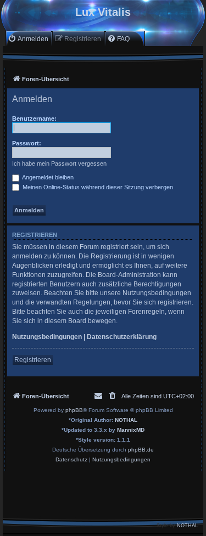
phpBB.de (141, 450)
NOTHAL (126, 420)
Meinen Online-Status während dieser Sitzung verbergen (97, 187)
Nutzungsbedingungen (47, 337)
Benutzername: (34, 118)
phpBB (74, 410)
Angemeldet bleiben (47, 177)
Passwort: (26, 143)
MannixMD (130, 430)
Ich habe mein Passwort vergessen (59, 163)
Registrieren (32, 360)
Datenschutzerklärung (122, 337)
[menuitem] (28, 39)
